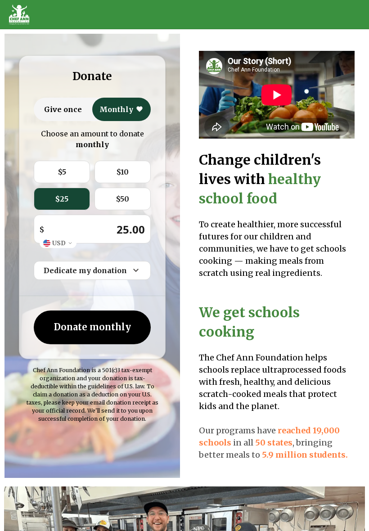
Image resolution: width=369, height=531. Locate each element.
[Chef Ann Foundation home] (19, 15)
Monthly (116, 109)
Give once (63, 109)
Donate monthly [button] (92, 327)
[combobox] (58, 243)
